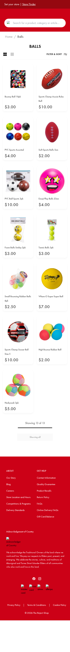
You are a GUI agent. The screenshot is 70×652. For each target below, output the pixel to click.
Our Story (11, 477)
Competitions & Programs (18, 503)
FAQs (39, 503)
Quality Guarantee (46, 484)
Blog (8, 484)
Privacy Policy (13, 605)
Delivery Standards (15, 510)
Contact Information (46, 477)
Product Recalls (44, 490)
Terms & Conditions (36, 605)
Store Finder (29, 4)
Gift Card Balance (45, 516)
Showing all (35, 437)
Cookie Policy (59, 605)
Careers (10, 490)
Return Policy (43, 497)
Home (9, 37)
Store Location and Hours (18, 497)
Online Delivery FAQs (47, 510)
